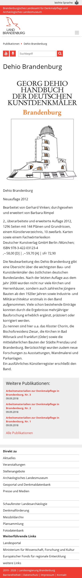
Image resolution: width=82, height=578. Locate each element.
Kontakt (61, 575)
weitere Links (12, 563)
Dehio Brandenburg (35, 43)
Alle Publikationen (19, 433)
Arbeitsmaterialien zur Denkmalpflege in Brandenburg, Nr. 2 (32, 406)
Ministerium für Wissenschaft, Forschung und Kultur (38, 550)
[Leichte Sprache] (77, 2)
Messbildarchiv (13, 517)
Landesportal (12, 543)
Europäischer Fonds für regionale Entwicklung (34, 556)
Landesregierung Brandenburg (37, 570)
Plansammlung (13, 524)
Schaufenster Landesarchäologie (25, 504)
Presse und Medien (16, 491)
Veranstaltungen (14, 464)
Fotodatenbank (13, 530)
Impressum (47, 575)
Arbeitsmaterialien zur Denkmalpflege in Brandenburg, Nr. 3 (32, 392)
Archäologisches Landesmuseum (25, 478)
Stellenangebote (14, 471)
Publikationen (11, 43)
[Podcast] (13, 54)
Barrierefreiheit (12, 575)
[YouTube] (6, 54)
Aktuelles (9, 458)
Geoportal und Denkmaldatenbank (27, 484)
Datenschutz (30, 575)
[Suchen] (60, 54)
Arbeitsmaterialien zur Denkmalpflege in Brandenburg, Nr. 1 (32, 419)
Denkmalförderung (16, 510)
